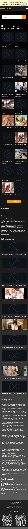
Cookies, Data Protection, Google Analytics (11, 4)
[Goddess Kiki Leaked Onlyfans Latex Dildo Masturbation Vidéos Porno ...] (8, 108)
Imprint (14, 501)
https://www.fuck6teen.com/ (21, 515)
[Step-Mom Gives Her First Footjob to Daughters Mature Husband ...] (21, 125)
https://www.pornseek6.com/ (21, 517)
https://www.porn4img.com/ (21, 524)
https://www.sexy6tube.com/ (21, 514)
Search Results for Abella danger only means (12, 77)
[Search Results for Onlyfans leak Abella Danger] (21, 58)
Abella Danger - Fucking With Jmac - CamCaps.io (12, 60)
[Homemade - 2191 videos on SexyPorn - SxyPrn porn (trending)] (8, 92)
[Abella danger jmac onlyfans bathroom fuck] (21, 108)
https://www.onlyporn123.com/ (20, 520)
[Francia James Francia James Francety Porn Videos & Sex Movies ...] (21, 92)
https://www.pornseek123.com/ (20, 516)
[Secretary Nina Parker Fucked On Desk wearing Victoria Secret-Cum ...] (21, 192)
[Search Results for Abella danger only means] (8, 75)
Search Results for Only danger (9, 194)
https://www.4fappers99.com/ (7, 514)
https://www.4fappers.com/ (7, 513)
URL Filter (14, 502)
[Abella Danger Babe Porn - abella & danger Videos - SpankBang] (8, 142)
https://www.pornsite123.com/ (7, 518)
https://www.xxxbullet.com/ (7, 521)
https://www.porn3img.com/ (21, 523)
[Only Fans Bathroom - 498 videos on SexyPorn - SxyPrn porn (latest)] (21, 41)
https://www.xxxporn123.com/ (7, 523)
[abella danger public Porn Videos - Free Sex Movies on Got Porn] (21, 159)
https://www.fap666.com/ (7, 517)
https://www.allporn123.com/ (21, 519)
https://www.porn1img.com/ (21, 521)
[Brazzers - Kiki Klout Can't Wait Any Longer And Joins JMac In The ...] (8, 125)
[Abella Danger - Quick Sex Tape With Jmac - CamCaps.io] (8, 41)
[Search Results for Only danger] (8, 192)
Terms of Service (20, 501)
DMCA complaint (5, 234)
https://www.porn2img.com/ (21, 522)
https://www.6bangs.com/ (7, 515)
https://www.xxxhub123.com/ (7, 522)
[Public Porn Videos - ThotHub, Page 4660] (21, 142)
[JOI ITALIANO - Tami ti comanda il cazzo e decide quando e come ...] (21, 75)
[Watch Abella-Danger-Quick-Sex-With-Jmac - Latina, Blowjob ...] (8, 175)
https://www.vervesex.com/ (7, 520)
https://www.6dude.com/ (7, 516)
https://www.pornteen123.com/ (20, 518)
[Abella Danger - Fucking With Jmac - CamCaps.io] (8, 58)
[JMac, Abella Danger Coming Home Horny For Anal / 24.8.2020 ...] (8, 159)
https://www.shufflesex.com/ (7, 519)
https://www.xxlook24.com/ (7, 525)
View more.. (14, 201)
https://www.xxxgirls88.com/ (21, 513)
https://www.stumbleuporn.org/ (20, 525)
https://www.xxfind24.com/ (7, 524)
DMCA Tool (19, 502)
